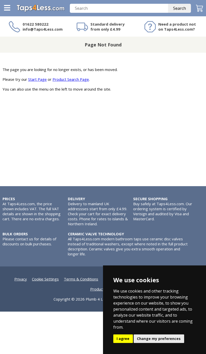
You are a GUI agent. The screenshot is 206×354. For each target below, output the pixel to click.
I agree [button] (123, 338)
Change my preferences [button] (159, 338)
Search (179, 8)
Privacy (20, 278)
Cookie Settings (45, 278)
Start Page (37, 79)
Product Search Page (71, 79)
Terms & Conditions (81, 278)
